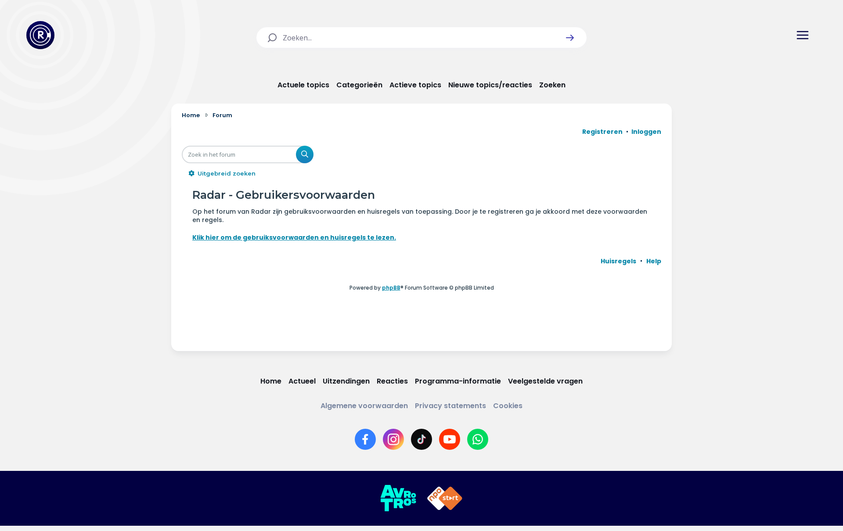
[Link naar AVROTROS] (398, 498)
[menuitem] (618, 261)
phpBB (391, 287)
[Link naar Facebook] (365, 439)
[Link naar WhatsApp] (477, 439)
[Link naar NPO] (445, 498)
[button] (570, 38)
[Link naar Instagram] (393, 439)
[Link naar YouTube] (449, 439)
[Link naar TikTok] (421, 439)
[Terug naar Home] (40, 35)
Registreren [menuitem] (602, 131)
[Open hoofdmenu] (803, 35)
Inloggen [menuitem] (646, 131)
